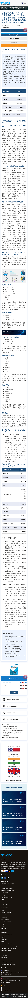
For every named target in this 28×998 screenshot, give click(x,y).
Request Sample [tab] (14, 46)
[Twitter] (8, 878)
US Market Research (7, 892)
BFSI (3, 941)
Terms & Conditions (6, 912)
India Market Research (7, 886)
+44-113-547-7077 (7, 982)
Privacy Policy (9, 996)
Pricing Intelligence (6, 895)
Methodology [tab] (14, 42)
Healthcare (4, 955)
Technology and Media (7, 962)
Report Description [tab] (14, 35)
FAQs (3, 924)
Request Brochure (11, 712)
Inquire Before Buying (12, 719)
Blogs (3, 899)
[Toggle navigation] (25, 3)
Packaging (4, 957)
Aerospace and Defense (7, 934)
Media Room (5, 917)
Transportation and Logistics (8, 964)
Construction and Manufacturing (9, 946)
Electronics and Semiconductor (9, 948)
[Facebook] (5, 878)
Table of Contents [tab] (14, 38)
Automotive (4, 939)
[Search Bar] (22, 3)
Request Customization (12, 699)
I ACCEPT (20, 996)
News (3, 926)
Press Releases (5, 901)
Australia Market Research (8, 883)
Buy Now (19, 30)
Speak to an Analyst (11, 706)
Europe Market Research (8, 890)
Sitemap (4, 928)
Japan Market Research (7, 888)
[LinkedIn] (2, 878)
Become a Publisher (6, 921)
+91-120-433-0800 (6, 990)
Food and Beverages (7, 952)
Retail (3, 959)
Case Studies (5, 904)
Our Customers (5, 919)
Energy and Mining (6, 950)
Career (3, 910)
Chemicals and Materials (7, 943)
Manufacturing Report (7, 897)
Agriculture (4, 937)
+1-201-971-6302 (6, 974)
